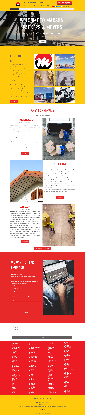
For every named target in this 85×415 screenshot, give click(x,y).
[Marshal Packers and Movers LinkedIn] (55, 6)
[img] (44, 61)
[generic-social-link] (61, 6)
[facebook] (57, 6)
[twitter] (59, 6)
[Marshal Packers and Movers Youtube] (53, 6)
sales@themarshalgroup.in (17, 285)
